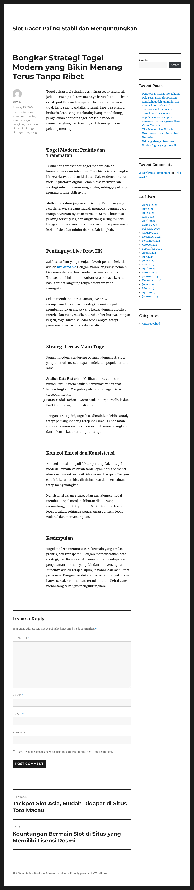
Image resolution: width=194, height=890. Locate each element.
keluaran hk (28, 116)
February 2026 (151, 228)
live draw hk (66, 267)
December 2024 (151, 280)
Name (18, 695)
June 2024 (148, 284)
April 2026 (148, 220)
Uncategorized (151, 323)
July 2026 (148, 209)
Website (19, 732)
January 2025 (150, 276)
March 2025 (149, 272)
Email (18, 713)
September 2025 (152, 248)
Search (143, 59)
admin (17, 101)
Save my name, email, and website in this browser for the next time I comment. (65, 752)
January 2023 (150, 296)
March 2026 (149, 224)
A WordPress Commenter (154, 173)
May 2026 (148, 216)
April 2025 (148, 268)
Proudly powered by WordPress (89, 873)
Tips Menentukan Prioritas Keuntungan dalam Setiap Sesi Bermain (160, 133)
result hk (22, 128)
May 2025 (148, 264)
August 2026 (150, 205)
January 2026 (150, 232)
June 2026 (148, 212)
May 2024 (148, 288)
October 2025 (150, 244)
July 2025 (147, 256)
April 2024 (148, 292)
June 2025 (148, 260)
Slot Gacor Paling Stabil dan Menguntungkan (75, 28)
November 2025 (151, 240)
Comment (21, 638)
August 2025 (149, 252)
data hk (17, 112)
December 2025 (151, 236)
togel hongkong (27, 132)
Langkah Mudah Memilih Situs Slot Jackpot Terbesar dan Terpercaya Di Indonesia (160, 105)
